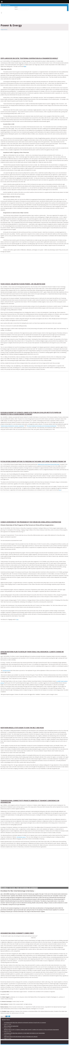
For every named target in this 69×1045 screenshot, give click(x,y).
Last (9, 1016)
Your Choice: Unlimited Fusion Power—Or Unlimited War (23, 284)
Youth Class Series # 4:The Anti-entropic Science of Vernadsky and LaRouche (20, 1036)
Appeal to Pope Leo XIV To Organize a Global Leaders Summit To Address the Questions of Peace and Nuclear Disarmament (31, 1029)
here (25, 66)
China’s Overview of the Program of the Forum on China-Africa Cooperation (31, 522)
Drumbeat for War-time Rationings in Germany (19, 888)
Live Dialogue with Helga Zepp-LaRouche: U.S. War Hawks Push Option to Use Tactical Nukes (24, 1033)
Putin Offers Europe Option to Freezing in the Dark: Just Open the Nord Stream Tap (33, 461)
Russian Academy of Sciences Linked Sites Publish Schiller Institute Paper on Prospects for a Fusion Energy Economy (31, 413)
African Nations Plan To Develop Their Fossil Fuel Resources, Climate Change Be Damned (32, 652)
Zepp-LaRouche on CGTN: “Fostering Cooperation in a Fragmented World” (29, 58)
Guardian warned (6, 670)
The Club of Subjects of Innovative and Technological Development (41, 426)
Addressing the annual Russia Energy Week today (48, 464)
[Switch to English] (1, 13)
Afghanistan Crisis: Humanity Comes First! (17, 933)
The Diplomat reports (21, 837)
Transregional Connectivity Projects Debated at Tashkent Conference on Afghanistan (30, 801)
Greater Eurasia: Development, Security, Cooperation (12, 426)
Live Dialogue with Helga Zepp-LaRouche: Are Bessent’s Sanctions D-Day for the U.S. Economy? (25, 1022)
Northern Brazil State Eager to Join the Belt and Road (22, 728)
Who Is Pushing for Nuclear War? (11, 1026)
